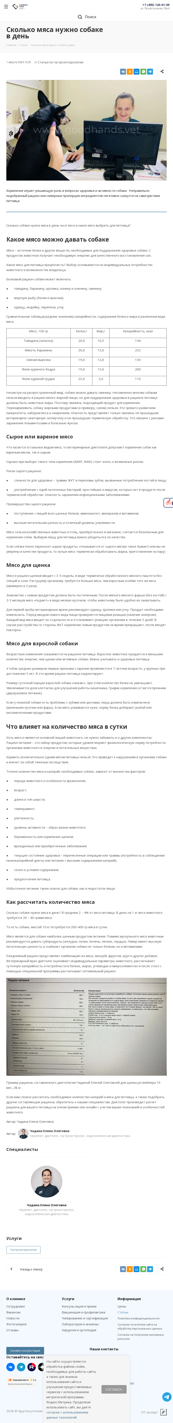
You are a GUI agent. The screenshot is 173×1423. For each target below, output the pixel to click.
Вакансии (13, 1312)
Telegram (21, 1367)
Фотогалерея (16, 1324)
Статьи (123, 1312)
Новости (12, 1318)
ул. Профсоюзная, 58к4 (155, 8)
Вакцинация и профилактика (83, 1312)
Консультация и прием (79, 1306)
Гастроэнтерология (23, 1250)
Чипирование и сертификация (85, 1318)
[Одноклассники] (130, 72)
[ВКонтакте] (123, 72)
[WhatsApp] (143, 72)
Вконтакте (10, 1367)
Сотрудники (15, 1306)
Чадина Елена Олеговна (46, 1205)
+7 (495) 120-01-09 (155, 5)
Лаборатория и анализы (80, 1324)
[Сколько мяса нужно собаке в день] (86, 130)
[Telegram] (150, 72)
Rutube (31, 1367)
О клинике (15, 1298)
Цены (122, 1306)
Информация (129, 1298)
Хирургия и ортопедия (79, 1330)
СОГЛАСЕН (114, 1389)
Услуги (68, 1298)
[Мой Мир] (136, 72)
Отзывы (12, 1330)
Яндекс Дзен (42, 1367)
